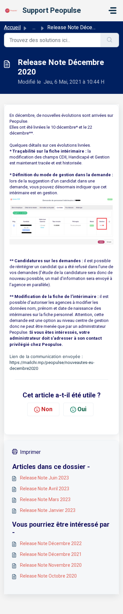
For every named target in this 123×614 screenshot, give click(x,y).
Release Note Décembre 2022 (51, 543)
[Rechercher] (109, 40)
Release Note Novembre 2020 (51, 565)
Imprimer (30, 452)
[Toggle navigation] (112, 10)
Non (46, 409)
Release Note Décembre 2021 (51, 554)
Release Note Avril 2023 (44, 488)
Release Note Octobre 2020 (48, 576)
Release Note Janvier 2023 (47, 510)
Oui (82, 409)
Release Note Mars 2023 (45, 499)
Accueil (12, 27)
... (33, 27)
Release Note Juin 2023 (44, 477)
